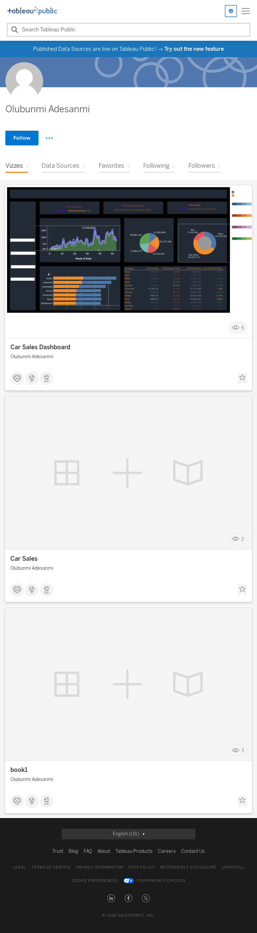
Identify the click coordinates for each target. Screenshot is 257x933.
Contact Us (193, 851)
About (103, 851)
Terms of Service (51, 867)
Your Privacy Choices (161, 881)
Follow (21, 137)
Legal (19, 867)
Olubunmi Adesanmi (31, 357)
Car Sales (23, 558)
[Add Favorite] (242, 379)
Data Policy (141, 867)
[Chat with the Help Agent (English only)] (231, 11)
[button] (111, 898)
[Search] (13, 29)
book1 (18, 770)
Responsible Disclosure (188, 867)
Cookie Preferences (95, 881)
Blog (73, 851)
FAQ (88, 851)
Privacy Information (99, 867)
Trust (57, 851)
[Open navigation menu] (246, 11)
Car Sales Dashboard (40, 347)
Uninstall (233, 867)
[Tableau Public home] (32, 11)
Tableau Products (134, 851)
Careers (167, 851)
